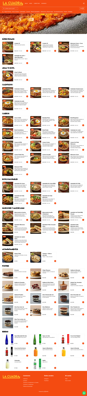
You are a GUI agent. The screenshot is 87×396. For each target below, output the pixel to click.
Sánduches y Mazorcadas (47, 11)
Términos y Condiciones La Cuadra (30, 382)
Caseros (28, 11)
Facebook (46, 380)
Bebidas (70, 11)
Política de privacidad (27, 386)
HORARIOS (43, 3)
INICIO (26, 3)
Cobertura (25, 378)
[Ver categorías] (83, 12)
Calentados (22, 11)
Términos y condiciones (28, 384)
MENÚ (30, 3)
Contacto (25, 380)
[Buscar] (3, 11)
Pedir (66, 378)
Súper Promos (7, 11)
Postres (65, 11)
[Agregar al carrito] (27, 51)
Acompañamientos (58, 11)
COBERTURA (37, 3)
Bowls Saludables (35, 11)
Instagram (46, 378)
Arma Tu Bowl (15, 11)
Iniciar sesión (68, 380)
